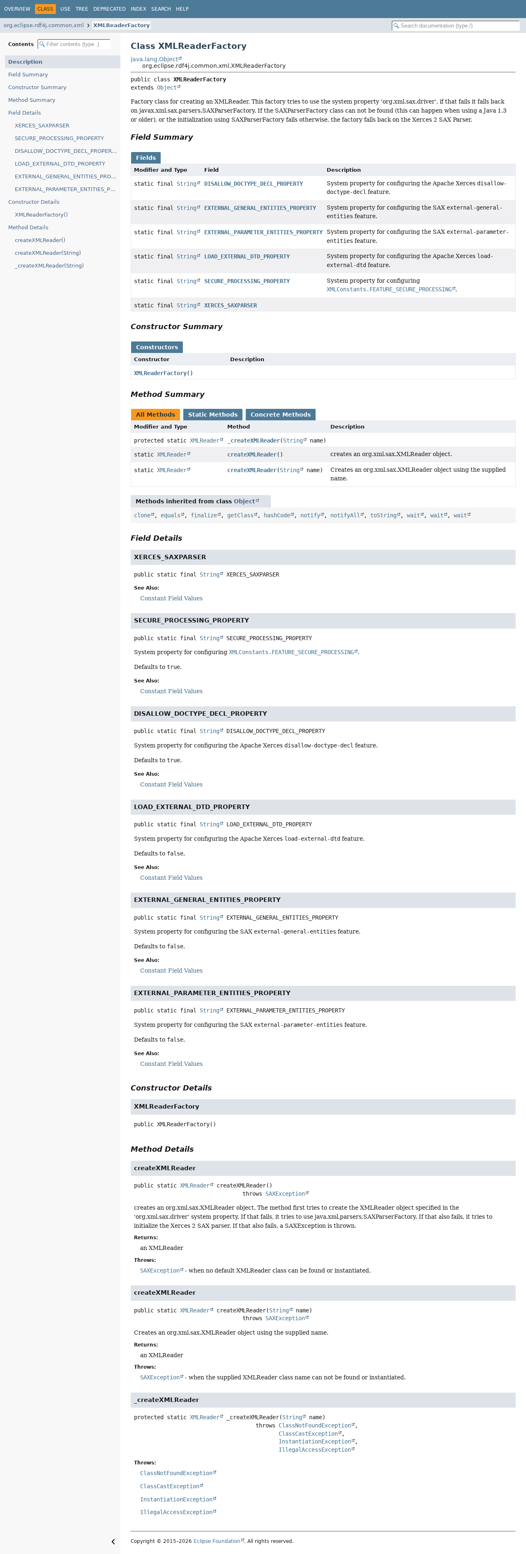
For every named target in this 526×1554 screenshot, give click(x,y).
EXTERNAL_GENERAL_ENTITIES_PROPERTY (67, 176)
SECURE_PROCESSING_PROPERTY (59, 138)
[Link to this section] (199, 137)
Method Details (28, 227)
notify (310, 515)
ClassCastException (308, 1433)
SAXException (285, 1193)
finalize (204, 515)
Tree (82, 9)
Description (25, 62)
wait (413, 515)
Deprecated (109, 9)
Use (65, 9)
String (186, 183)
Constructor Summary (37, 87)
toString (383, 515)
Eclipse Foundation (217, 1541)
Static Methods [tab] (213, 414)
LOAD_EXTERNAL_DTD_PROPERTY (60, 164)
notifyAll (345, 515)
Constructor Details (34, 202)
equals (170, 515)
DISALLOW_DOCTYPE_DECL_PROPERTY (66, 151)
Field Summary (28, 74)
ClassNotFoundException (315, 1425)
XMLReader (204, 440)
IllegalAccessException (315, 1449)
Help (182, 9)
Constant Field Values (171, 598)
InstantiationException (315, 1441)
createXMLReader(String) (48, 253)
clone (142, 515)
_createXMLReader (253, 440)
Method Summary (31, 100)
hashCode (277, 515)
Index (138, 9)
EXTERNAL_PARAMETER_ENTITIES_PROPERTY (67, 189)
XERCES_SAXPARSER (42, 125)
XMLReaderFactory (121, 25)
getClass (240, 515)
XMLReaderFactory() (41, 215)
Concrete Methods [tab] (281, 414)
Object (167, 87)
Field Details (24, 113)
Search (161, 9)
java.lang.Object (154, 59)
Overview (17, 9)
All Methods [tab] (155, 414)
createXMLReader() (40, 240)
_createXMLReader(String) (49, 266)
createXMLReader (252, 454)
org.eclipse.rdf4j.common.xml (44, 25)
